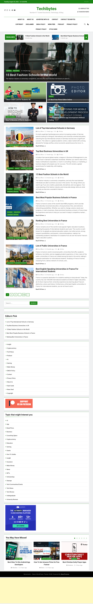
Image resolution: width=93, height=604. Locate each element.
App (8, 424)
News (8, 469)
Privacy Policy (72, 24)
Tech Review (10, 492)
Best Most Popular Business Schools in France (68, 1)
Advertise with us (42, 19)
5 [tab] (84, 538)
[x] (9, 10)
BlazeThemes (65, 574)
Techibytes (46, 8)
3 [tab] (79, 538)
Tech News (10, 352)
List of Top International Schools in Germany (55, 128)
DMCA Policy (40, 24)
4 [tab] (81, 538)
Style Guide (53, 29)
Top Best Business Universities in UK (52, 151)
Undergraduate (11, 495)
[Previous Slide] (85, 1)
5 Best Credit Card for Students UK (18, 100)
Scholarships (11, 477)
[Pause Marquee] (86, 37)
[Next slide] (88, 1)
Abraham (14, 568)
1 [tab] (74, 538)
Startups (9, 480)
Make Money (11, 367)
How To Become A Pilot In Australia (18, 120)
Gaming (9, 363)
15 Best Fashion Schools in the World (21, 36)
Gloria (42, 568)
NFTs (8, 473)
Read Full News (40, 146)
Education (16, 71)
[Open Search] (85, 24)
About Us (21, 19)
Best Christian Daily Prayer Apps (74, 562)
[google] (12, 10)
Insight (8, 96)
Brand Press (10, 428)
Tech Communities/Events (15, 484)
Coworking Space (12, 435)
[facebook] (5, 10)
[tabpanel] (19, 555)
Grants (9, 450)
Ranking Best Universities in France (51, 221)
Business (8, 71)
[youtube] (14, 10)
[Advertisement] (46, 590)
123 (24, 294)
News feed (51, 24)
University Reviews (26, 145)
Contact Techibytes (68, 19)
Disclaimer (30, 24)
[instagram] (7, 10)
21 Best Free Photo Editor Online (60, 100)
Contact (55, 19)
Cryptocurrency (11, 348)
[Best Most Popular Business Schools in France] (39, 38)
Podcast (61, 24)
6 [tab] (86, 538)
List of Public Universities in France (51, 246)
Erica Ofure (40, 131)
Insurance (10, 462)
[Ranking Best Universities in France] (81, 38)
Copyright (19, 24)
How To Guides (10, 117)
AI (7, 359)
